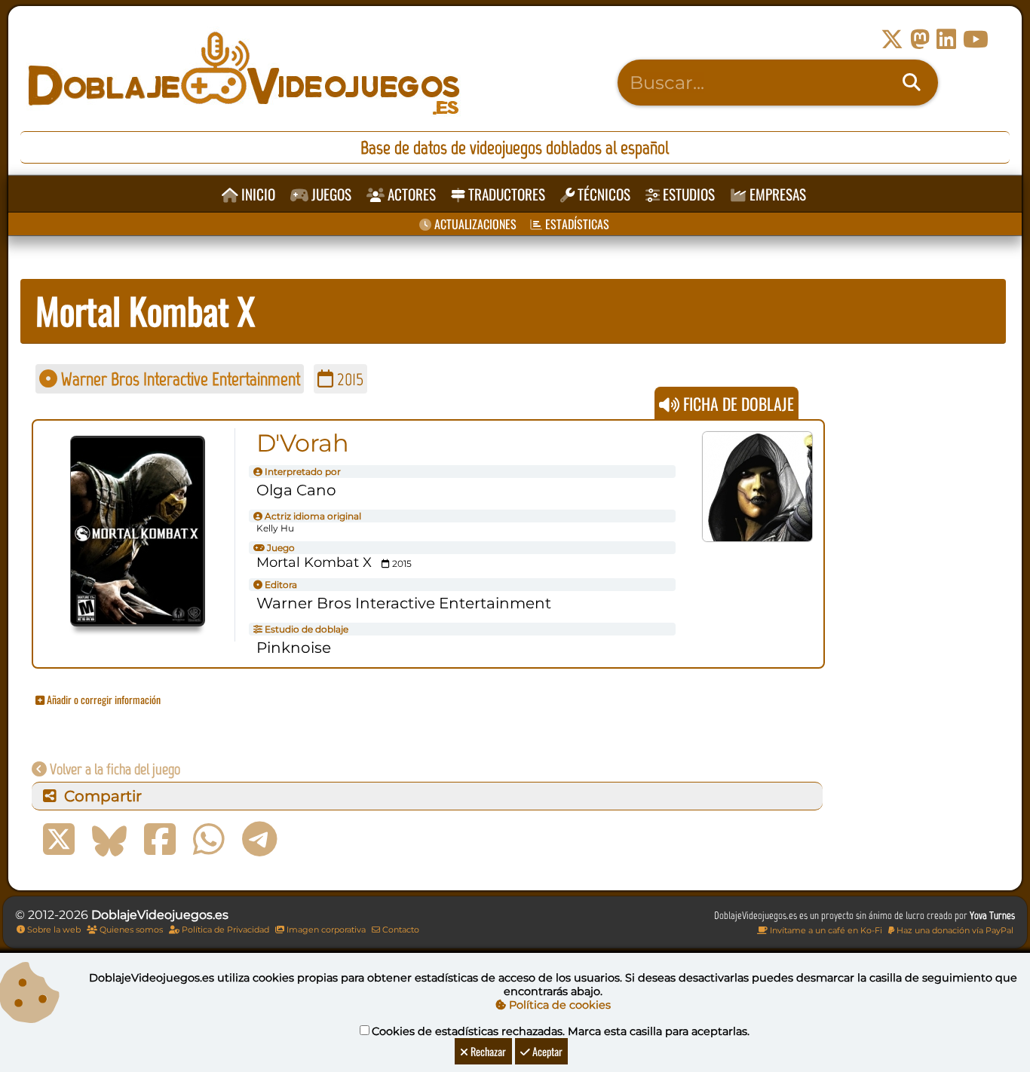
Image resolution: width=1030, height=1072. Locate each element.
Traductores (505, 194)
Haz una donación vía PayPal (953, 930)
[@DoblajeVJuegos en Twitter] (892, 39)
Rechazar (487, 1051)
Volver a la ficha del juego (113, 769)
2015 (348, 379)
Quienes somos (130, 929)
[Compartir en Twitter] (58, 839)
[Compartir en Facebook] (159, 839)
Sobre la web (53, 929)
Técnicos (602, 194)
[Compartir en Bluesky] (109, 839)
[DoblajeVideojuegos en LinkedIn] (946, 39)
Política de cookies (558, 1005)
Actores (410, 194)
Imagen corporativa (325, 929)
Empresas (776, 194)
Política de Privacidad (224, 929)
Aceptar (546, 1051)
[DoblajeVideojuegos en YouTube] (976, 39)
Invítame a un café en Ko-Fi (825, 930)
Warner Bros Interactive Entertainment (178, 379)
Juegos (329, 194)
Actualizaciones (474, 224)
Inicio (256, 194)
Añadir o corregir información (102, 699)
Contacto (399, 929)
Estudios (687, 194)
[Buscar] (911, 83)
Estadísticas (575, 224)
